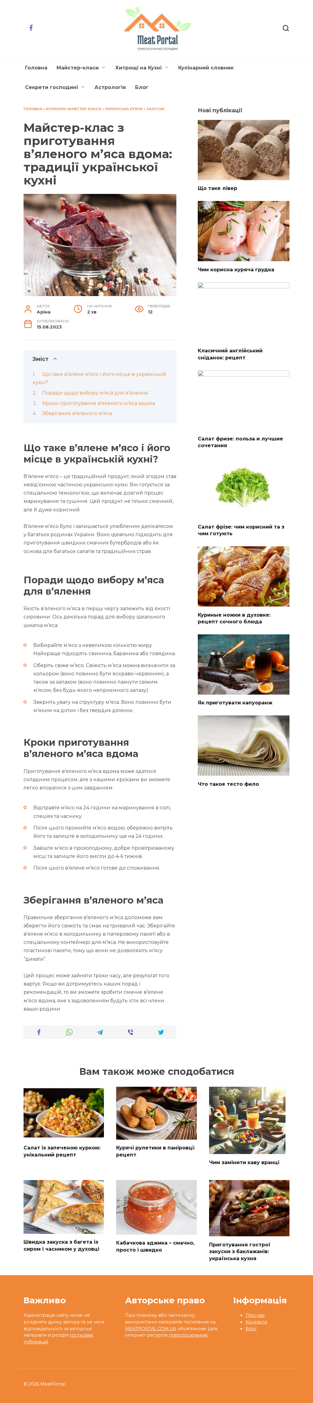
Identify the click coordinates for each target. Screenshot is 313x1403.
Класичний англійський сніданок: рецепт (230, 354)
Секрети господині (51, 87)
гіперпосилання (187, 1335)
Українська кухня (124, 109)
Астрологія (110, 87)
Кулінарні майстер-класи (73, 109)
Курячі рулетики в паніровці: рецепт (155, 1151)
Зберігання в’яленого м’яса (77, 413)
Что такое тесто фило (228, 784)
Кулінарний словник (206, 68)
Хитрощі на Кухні (138, 68)
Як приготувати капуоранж (235, 703)
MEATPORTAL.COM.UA (150, 1328)
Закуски (155, 109)
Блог (142, 87)
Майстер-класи (78, 68)
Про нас (255, 1315)
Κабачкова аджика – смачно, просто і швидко (155, 1246)
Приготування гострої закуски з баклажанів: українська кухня (240, 1251)
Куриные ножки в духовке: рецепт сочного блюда (234, 618)
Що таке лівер (217, 188)
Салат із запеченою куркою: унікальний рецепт (62, 1151)
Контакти (256, 1322)
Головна (36, 68)
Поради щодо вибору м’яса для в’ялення (95, 393)
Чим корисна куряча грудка (236, 269)
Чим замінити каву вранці (244, 1162)
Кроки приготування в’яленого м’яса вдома (98, 403)
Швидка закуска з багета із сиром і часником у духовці (61, 1245)
